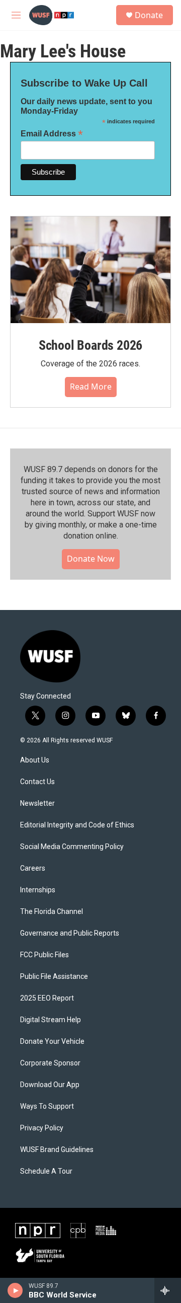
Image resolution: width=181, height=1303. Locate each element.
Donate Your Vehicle (52, 1041)
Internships (37, 890)
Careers (32, 868)
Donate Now (91, 558)
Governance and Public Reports (69, 933)
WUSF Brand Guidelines (57, 1150)
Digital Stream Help (50, 1020)
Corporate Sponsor (50, 1063)
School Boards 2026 (90, 345)
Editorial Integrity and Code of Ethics (77, 825)
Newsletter (37, 803)
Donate (149, 15)
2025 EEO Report (47, 998)
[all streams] (167, 1290)
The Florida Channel (51, 911)
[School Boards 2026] (90, 269)
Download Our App (49, 1085)
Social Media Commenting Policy (72, 847)
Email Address (52, 133)
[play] (15, 1290)
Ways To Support (47, 1106)
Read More (91, 386)
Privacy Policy (41, 1128)
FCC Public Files (44, 955)
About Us (34, 760)
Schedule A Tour (46, 1171)
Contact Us (37, 782)
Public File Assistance (54, 976)
